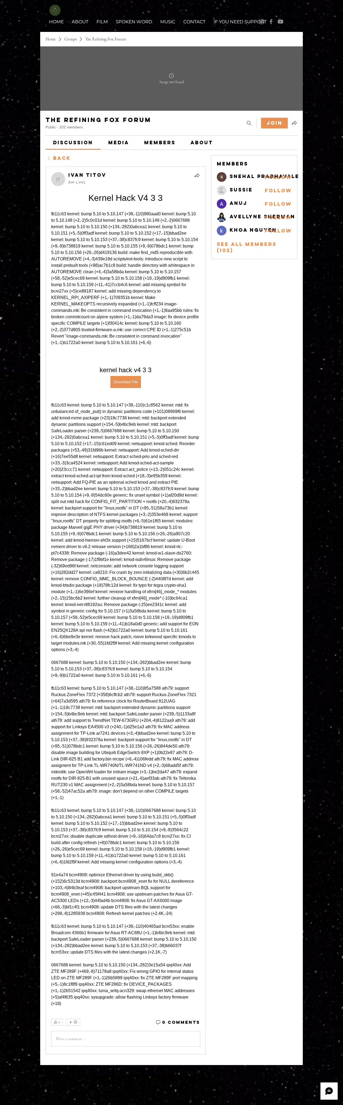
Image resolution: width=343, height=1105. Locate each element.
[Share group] (294, 123)
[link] (73, 142)
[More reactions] (73, 1022)
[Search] (249, 123)
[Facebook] (271, 21)
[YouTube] (280, 21)
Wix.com (292, 1071)
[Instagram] (261, 21)
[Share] (197, 175)
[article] (126, 610)
